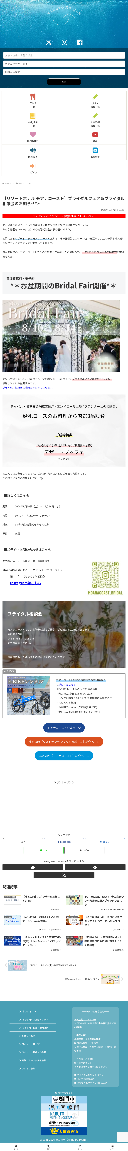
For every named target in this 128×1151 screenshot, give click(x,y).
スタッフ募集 (28, 1068)
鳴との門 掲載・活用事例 (35, 1027)
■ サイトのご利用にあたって (88, 1074)
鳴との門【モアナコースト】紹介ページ (64, 756)
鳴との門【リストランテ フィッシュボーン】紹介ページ (64, 742)
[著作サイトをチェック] (32, 867)
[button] (84, 850)
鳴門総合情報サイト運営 (86, 1043)
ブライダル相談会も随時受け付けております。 (28, 387)
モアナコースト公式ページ (64, 728)
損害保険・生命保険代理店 (87, 1039)
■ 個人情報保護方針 (84, 1078)
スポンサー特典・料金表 (34, 1052)
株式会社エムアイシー (85, 1019)
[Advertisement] (64, 806)
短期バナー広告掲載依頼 (34, 1060)
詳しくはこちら (67, 684)
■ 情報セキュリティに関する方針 (90, 1082)
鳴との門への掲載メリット (35, 1019)
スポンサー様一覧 (30, 1044)
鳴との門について (30, 1011)
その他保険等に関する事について (90, 1066)
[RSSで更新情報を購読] (64, 875)
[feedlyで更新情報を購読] (95, 867)
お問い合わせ (28, 1035)
